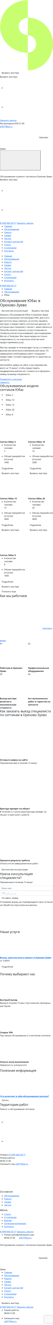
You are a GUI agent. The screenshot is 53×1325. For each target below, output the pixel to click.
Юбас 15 (10, 404)
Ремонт (8, 232)
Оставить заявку (10, 898)
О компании (10, 247)
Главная (8, 226)
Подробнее (7, 468)
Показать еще (9, 591)
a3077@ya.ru (6, 126)
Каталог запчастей (13, 241)
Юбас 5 (9, 395)
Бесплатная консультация (15, 310)
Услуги (7, 244)
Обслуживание (11, 229)
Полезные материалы (15, 1223)
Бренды (8, 1220)
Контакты (9, 250)
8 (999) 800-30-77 (8, 223)
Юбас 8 (9, 414)
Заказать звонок (8, 120)
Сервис (7, 235)
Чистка (7, 238)
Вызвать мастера (10, 72)
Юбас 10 (10, 400)
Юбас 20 (10, 409)
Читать (5, 1100)
